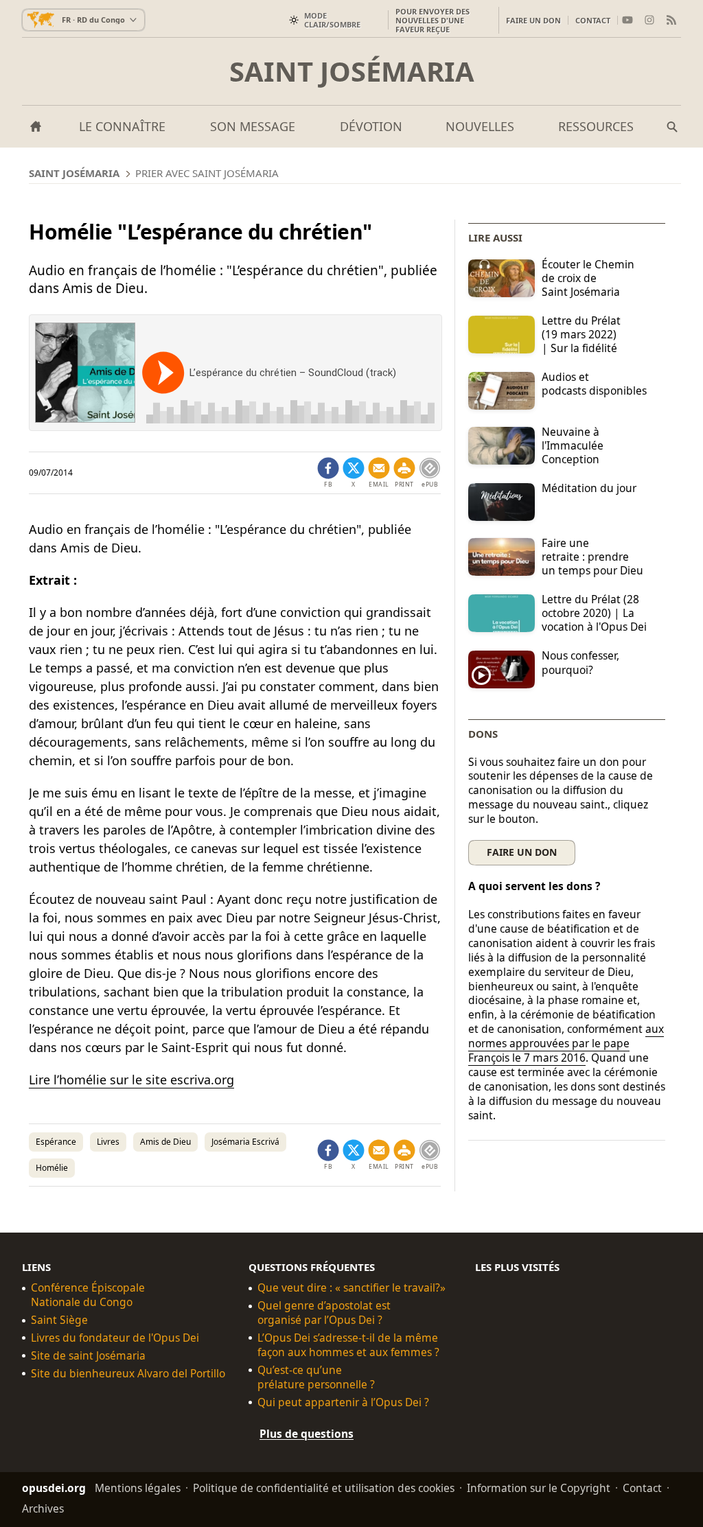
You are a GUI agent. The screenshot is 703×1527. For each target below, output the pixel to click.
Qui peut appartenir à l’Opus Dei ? (343, 1402)
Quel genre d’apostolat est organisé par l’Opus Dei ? (324, 1312)
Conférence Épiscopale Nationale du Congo (88, 1295)
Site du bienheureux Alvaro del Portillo (128, 1373)
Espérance (56, 1141)
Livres (108, 1141)
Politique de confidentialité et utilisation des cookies (323, 1487)
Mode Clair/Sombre (332, 20)
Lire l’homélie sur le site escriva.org (131, 1079)
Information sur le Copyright (538, 1487)
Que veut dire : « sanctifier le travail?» (351, 1288)
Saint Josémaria (351, 71)
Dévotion (371, 126)
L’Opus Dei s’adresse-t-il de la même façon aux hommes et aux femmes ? (348, 1345)
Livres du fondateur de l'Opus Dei (115, 1338)
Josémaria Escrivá (245, 1141)
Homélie (52, 1168)
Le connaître (122, 126)
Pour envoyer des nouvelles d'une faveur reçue (432, 20)
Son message (252, 126)
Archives (43, 1508)
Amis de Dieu (165, 1141)
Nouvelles (480, 126)
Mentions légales (138, 1487)
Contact (592, 20)
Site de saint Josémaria (88, 1356)
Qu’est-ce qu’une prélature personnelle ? (316, 1377)
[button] (404, 473)
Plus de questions (307, 1433)
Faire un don (533, 20)
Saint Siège (59, 1320)
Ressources (596, 126)
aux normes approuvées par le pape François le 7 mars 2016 (566, 1043)
